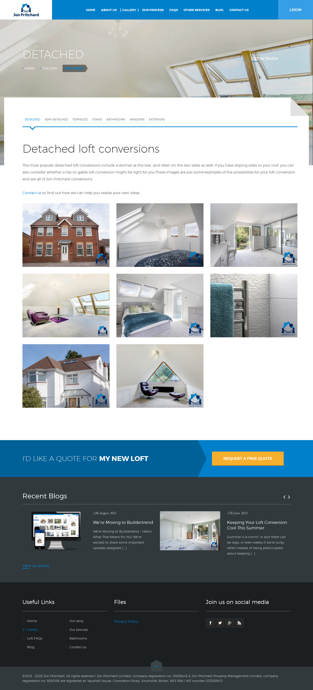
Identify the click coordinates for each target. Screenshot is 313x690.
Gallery (50, 68)
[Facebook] (210, 622)
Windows (137, 119)
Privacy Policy (126, 621)
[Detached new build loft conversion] (66, 222)
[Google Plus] (229, 622)
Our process (78, 629)
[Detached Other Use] (159, 366)
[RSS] (239, 622)
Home (30, 68)
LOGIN (296, 9)
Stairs (97, 119)
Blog (30, 647)
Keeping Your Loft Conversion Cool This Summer (257, 525)
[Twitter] (220, 622)
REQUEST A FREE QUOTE (247, 458)
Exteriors (157, 119)
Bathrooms (116, 119)
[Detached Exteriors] (66, 366)
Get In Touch (265, 58)
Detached (32, 119)
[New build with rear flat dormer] (159, 222)
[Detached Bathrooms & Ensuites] (253, 293)
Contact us (77, 647)
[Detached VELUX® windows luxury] (66, 293)
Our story (76, 621)
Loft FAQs (34, 638)
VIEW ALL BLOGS (35, 566)
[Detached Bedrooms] (159, 296)
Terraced (80, 119)
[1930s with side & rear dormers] (253, 222)
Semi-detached (56, 119)
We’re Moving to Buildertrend (123, 522)
